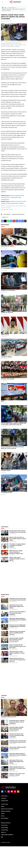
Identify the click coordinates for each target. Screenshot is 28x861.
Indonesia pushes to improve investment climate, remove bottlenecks (16, 722)
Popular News (5, 594)
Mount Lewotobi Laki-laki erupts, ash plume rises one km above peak (17, 646)
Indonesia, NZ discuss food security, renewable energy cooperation (16, 735)
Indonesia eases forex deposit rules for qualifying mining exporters (17, 633)
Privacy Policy (4, 827)
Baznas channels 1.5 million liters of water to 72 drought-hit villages (14, 356)
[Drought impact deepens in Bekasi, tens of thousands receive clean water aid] (14, 413)
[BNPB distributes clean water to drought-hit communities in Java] (14, 483)
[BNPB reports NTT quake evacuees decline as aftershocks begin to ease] (4, 552)
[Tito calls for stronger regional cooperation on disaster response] (4, 546)
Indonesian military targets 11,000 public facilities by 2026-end (12, 311)
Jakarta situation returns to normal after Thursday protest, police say (17, 660)
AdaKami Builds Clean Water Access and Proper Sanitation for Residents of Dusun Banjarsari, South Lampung (12, 447)
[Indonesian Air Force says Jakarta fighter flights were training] (4, 607)
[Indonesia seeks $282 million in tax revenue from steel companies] (4, 613)
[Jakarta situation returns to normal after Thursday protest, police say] (4, 660)
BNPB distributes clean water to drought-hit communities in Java (13, 491)
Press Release (4, 818)
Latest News (4, 526)
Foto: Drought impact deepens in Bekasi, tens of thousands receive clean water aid (13, 424)
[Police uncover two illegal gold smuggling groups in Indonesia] (4, 627)
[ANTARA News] (15, 1)
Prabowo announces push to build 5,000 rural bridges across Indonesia (13, 289)
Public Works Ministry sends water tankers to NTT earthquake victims (13, 267)
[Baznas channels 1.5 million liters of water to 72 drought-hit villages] (14, 347)
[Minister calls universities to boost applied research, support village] (4, 539)
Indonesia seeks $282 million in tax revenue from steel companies (17, 613)
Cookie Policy (4, 830)
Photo (2, 816)
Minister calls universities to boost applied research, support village (17, 539)
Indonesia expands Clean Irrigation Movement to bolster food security (13, 378)
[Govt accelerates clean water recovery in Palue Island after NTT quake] (14, 236)
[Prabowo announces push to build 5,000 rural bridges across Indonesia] (14, 281)
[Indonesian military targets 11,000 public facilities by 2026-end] (14, 303)
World (2, 806)
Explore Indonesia (5, 811)
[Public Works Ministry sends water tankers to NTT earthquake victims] (14, 258)
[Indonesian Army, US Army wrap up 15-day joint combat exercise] (4, 600)
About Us (3, 832)
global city (5, 217)
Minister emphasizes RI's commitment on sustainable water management (12, 197)
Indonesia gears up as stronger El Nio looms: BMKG (13, 400)
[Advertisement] (14, 510)
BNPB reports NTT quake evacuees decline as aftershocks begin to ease (16, 552)
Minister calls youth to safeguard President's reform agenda (17, 559)
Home (5, 7)
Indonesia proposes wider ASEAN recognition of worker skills (17, 653)
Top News (4, 695)
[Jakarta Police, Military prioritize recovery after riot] (4, 749)
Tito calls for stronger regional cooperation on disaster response (17, 545)
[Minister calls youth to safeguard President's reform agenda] (4, 559)
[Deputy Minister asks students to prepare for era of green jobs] (4, 532)
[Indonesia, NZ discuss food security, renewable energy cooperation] (4, 736)
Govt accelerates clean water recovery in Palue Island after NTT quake (14, 245)
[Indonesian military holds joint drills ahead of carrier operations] (4, 620)
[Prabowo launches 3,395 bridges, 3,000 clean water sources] (14, 325)
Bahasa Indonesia (5, 822)
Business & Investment (7, 808)
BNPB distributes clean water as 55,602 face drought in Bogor (13, 469)
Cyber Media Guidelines (7, 834)
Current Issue (11, 7)
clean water (7, 214)
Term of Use (4, 825)
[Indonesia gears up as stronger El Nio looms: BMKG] (14, 391)
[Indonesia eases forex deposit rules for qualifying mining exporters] (4, 633)
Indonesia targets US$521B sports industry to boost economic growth (16, 640)
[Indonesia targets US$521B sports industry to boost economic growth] (4, 640)
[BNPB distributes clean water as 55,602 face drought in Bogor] (14, 461)
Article (2, 813)
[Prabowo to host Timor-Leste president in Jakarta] (4, 775)
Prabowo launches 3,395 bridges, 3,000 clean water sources (13, 334)
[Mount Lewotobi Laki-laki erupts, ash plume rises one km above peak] (4, 646)
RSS (2, 837)
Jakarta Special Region (18, 214)
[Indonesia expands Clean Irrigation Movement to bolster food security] (14, 369)
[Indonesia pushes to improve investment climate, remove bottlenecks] (4, 722)
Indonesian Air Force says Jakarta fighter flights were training (16, 606)
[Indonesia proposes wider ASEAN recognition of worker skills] (4, 653)
